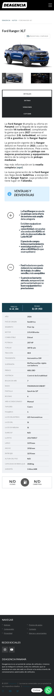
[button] (48, 690)
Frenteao (26, 686)
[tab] (27, 93)
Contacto (32, 629)
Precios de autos (35, 625)
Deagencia (13, 683)
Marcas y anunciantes (38, 633)
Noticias (7, 625)
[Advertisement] (27, 588)
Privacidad (8, 633)
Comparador (9, 629)
